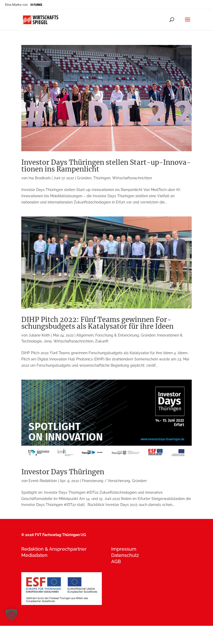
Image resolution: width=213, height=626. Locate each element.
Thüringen (101, 178)
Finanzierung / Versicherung (106, 481)
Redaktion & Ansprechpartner (54, 549)
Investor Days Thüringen (62, 471)
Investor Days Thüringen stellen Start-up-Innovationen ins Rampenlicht (106, 165)
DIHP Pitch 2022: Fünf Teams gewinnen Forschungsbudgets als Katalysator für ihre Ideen (97, 323)
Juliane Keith (39, 335)
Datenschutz (125, 555)
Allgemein (85, 335)
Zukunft (101, 341)
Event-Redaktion (43, 481)
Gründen (84, 178)
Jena (48, 341)
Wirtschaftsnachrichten (132, 178)
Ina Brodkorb (40, 178)
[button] (11, 614)
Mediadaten (34, 555)
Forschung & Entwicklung (117, 335)
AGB (116, 561)
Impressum (123, 549)
